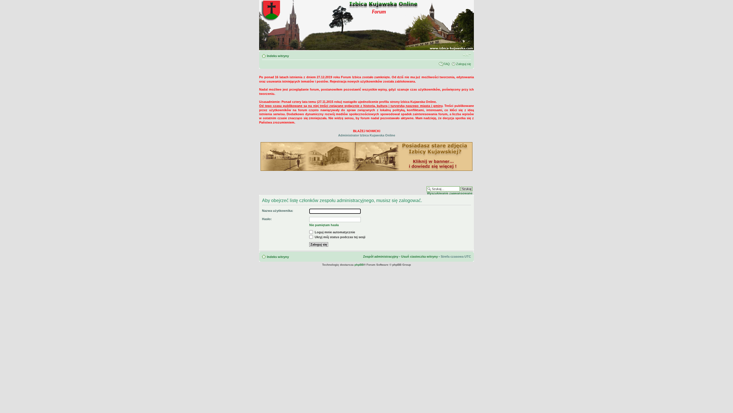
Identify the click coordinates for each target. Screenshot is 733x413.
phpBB (359, 264)
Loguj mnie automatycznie (334, 232)
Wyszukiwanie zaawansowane (449, 193)
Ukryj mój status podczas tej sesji (339, 237)
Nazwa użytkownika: (277, 210)
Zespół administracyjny (380, 256)
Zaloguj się (463, 64)
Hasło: (267, 219)
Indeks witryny (278, 56)
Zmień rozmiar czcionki (467, 54)
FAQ (447, 64)
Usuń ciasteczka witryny (419, 256)
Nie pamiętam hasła (324, 225)
